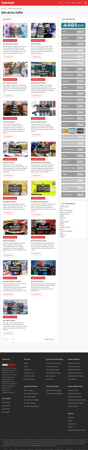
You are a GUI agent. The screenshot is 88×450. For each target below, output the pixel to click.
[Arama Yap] (60, 3)
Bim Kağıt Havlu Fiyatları (31, 406)
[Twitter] (66, 3)
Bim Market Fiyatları (74, 363)
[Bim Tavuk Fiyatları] (15, 108)
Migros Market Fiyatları (75, 373)
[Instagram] (69, 3)
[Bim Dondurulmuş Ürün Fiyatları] (43, 149)
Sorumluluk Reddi (29, 379)
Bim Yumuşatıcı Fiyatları (10, 44)
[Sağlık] (73, 174)
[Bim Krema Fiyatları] (15, 227)
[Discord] (72, 3)
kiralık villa (71, 417)
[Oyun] (73, 155)
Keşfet (62, 223)
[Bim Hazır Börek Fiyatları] (43, 227)
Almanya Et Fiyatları (52, 366)
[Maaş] (73, 124)
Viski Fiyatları (6, 402)
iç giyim (70, 420)
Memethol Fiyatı (73, 390)
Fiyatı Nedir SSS (29, 373)
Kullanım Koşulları (29, 376)
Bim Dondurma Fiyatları (10, 83)
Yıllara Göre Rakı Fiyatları (53, 390)
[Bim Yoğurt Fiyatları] (15, 306)
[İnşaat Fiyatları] (73, 93)
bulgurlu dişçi (72, 424)
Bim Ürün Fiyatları (10, 40)
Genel (62, 220)
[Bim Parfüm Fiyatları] (43, 267)
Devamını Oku (8, 56)
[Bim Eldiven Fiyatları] (15, 188)
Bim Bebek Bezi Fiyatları (38, 83)
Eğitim (62, 216)
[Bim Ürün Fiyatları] (73, 50)
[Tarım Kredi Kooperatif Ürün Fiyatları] (73, 187)
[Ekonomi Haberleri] (73, 75)
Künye (26, 366)
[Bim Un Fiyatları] (43, 30)
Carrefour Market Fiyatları (76, 376)
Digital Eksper (35, 445)
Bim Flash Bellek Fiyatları (39, 122)
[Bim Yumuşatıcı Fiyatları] (15, 30)
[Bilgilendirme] (73, 44)
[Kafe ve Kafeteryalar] (73, 100)
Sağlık (62, 236)
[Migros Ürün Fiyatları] (73, 143)
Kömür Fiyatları (50, 376)
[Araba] (73, 38)
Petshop (62, 235)
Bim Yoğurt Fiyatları (9, 320)
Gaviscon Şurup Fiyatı (74, 397)
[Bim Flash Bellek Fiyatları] (43, 108)
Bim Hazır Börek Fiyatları (38, 241)
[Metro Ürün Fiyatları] (73, 137)
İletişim (26, 363)
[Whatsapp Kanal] (81, 3)
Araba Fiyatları (64, 206)
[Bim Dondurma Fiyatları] (15, 69)
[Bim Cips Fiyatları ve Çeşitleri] (15, 267)
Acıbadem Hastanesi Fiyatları (77, 400)
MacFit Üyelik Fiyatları (52, 369)
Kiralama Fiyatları (65, 227)
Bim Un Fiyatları (36, 44)
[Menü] (85, 3)
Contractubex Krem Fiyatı (75, 403)
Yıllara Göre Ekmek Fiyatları (54, 393)
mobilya (70, 427)
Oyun (61, 233)
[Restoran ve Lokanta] (73, 168)
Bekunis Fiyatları (73, 406)
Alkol (61, 208)
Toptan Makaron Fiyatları (53, 373)
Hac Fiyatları (49, 379)
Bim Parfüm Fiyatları (37, 281)
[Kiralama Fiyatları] (73, 118)
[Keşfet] (73, 106)
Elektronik (63, 218)
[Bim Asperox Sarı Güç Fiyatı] (43, 188)
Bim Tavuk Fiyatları (9, 122)
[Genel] (73, 87)
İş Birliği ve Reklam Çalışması (77, 430)
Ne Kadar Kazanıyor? (66, 231)
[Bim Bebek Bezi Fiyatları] (43, 69)
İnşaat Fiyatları (64, 221)
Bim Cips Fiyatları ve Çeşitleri (12, 281)
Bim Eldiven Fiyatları (9, 202)
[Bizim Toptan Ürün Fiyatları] (73, 56)
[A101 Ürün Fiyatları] (73, 25)
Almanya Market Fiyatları (53, 363)
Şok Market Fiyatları (74, 369)
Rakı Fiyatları (6, 412)
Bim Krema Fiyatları (9, 241)
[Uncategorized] (73, 194)
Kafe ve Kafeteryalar (66, 210)
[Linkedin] (75, 3)
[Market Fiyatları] (73, 131)
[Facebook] (64, 3)
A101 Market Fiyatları (74, 366)
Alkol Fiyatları (72, 379)
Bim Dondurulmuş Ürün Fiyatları (41, 162)
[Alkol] (73, 31)
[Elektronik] (73, 81)
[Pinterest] (78, 3)
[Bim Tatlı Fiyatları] (15, 149)
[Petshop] (73, 162)
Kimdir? (62, 225)
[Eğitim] (73, 69)
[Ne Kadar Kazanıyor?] (73, 149)
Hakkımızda (27, 369)
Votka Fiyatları (6, 406)
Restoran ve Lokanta (66, 212)
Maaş (61, 229)
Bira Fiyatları (6, 409)
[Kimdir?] (73, 112)
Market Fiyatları (64, 214)
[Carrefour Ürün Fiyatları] (73, 62)
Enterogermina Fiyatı (74, 393)
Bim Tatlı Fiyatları (8, 162)
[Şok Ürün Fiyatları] (73, 180)
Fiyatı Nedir (7, 2)
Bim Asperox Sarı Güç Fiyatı (39, 202)
